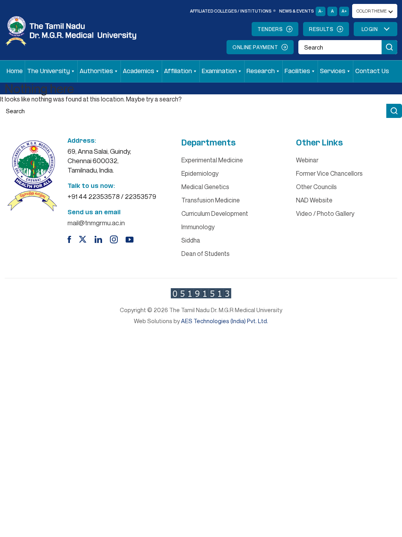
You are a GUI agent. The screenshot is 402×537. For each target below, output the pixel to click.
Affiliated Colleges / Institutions (230, 10)
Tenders (270, 29)
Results (321, 29)
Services (332, 71)
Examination (219, 71)
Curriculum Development (214, 213)
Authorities (96, 71)
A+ (344, 10)
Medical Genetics (205, 187)
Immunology (198, 227)
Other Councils (316, 187)
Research (261, 71)
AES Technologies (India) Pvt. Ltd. (224, 320)
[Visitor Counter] (201, 293)
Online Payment (255, 47)
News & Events (296, 10)
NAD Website (314, 200)
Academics (138, 71)
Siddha (190, 240)
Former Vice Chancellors (329, 173)
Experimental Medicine (212, 160)
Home (15, 71)
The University (48, 71)
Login (370, 29)
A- (320, 10)
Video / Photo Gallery (325, 213)
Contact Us (372, 71)
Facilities (297, 71)
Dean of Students (205, 253)
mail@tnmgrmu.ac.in (96, 223)
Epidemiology (200, 173)
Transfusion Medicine (210, 200)
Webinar (307, 160)
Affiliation (178, 71)
